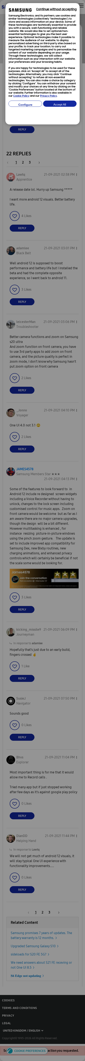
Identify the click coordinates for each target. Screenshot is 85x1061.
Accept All (59, 104)
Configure (25, 104)
